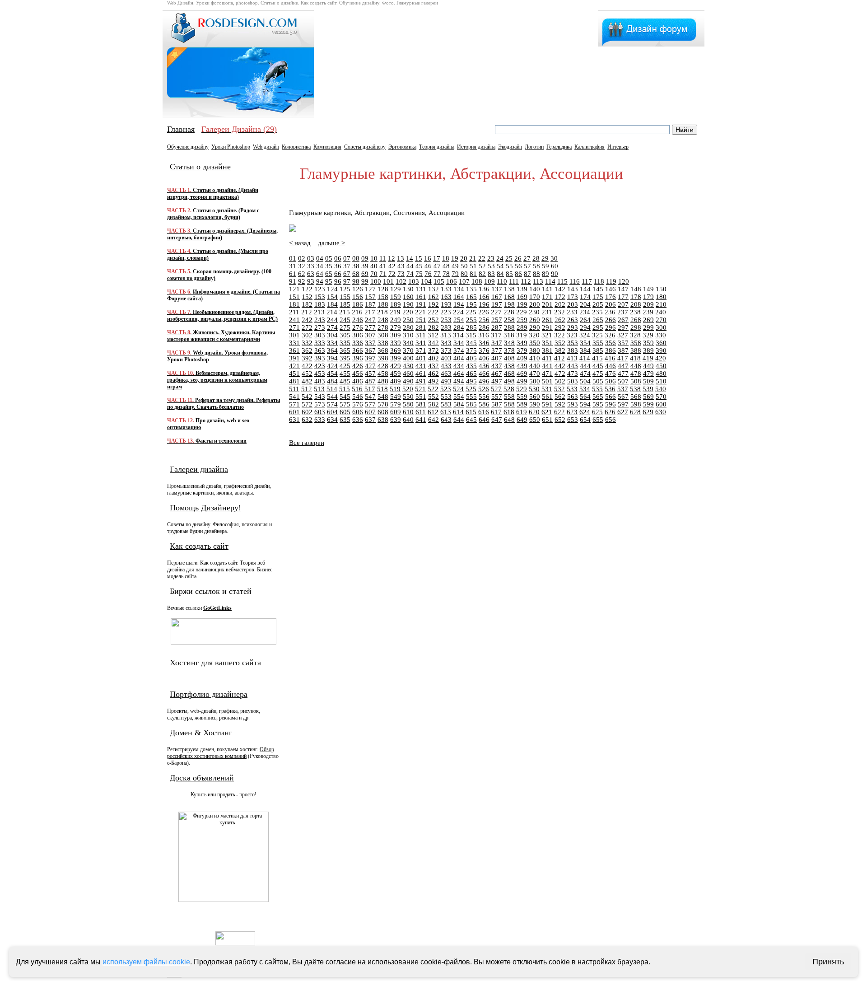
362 (307, 350)
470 (534, 373)
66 (337, 273)
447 (623, 365)
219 (395, 312)
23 (490, 258)
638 (383, 419)
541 (294, 396)
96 (337, 281)
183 (319, 304)
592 (560, 404)
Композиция (327, 147)
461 (420, 373)
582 (433, 404)
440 (534, 365)
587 (496, 404)
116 (574, 281)
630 (660, 412)
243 (319, 319)
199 (522, 304)
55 (509, 266)
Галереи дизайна (199, 469)
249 (395, 319)
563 (572, 396)
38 (355, 266)
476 (610, 373)
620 (534, 412)
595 (597, 404)
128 (383, 289)
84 (500, 273)
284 (458, 327)
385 (597, 350)
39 (364, 266)
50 (464, 266)
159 (395, 296)
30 (554, 258)
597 (623, 404)
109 (489, 281)
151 (294, 296)
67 (346, 273)
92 (301, 281)
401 (420, 358)
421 (294, 365)
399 (395, 358)
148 (635, 289)
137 (496, 289)
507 (623, 381)
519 (395, 389)
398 (383, 358)
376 (484, 350)
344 (458, 342)
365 (345, 350)
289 (522, 327)
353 (572, 342)
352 (560, 342)
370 (408, 350)
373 (446, 350)
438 (509, 365)
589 (522, 404)
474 (585, 373)
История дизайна (476, 147)
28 (536, 258)
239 (648, 312)
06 (337, 258)
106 (451, 281)
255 (471, 319)
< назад (300, 243)
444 (585, 365)
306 (357, 335)
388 (635, 350)
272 (307, 327)
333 (319, 342)
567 (623, 396)
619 (521, 412)
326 (610, 335)
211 (294, 312)
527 (496, 389)
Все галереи (306, 442)
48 (446, 266)
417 (622, 358)
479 (648, 373)
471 (547, 373)
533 (572, 389)
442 (560, 365)
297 (623, 327)
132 (433, 289)
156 (357, 296)
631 (294, 419)
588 (509, 404)
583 (446, 404)
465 (471, 373)
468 (509, 373)
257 (496, 319)
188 (383, 304)
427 (370, 365)
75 (419, 273)
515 (344, 389)
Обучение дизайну (188, 147)
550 (408, 396)
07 (346, 258)
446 (610, 365)
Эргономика (402, 147)
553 (446, 396)
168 (509, 296)
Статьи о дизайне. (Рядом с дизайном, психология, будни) (213, 213)
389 (648, 350)
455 (345, 373)
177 (623, 296)
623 (572, 412)
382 (560, 350)
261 (547, 319)
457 (370, 373)
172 (560, 296)
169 (522, 296)
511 (294, 389)
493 (446, 381)
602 (307, 412)
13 (400, 258)
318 (508, 335)
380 (534, 350)
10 (374, 258)
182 (307, 304)
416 (610, 358)
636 (357, 419)
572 (307, 404)
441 (547, 365)
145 (597, 289)
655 (597, 419)
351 (547, 342)
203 (572, 304)
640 (408, 419)
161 (420, 296)
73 (401, 273)
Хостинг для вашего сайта (215, 662)
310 (408, 335)
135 (471, 289)
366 (357, 350)
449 (648, 365)
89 (545, 273)
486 (357, 381)
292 (560, 327)
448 (635, 365)
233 (572, 312)
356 (610, 342)
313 (445, 335)
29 (545, 258)
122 (307, 289)
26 (518, 258)
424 (332, 365)
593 (572, 404)
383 (572, 350)
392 (307, 358)
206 (610, 304)
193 (446, 304)
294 (585, 327)
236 (610, 312)
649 (522, 419)
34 (319, 266)
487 (370, 381)
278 (383, 327)
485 (345, 381)
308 (383, 335)
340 (408, 342)
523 (445, 389)
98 (355, 281)
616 (483, 412)
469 (522, 373)
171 (547, 296)
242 (307, 319)
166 (484, 296)
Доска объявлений (202, 777)
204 (585, 304)
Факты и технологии (207, 441)
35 (328, 266)
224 (458, 312)
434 (458, 365)
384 (585, 350)
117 (587, 281)
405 (471, 358)
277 (370, 327)
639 (395, 419)
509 (648, 381)
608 (383, 412)
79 (455, 273)
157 (370, 296)
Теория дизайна (436, 147)
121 (294, 289)
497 (496, 381)
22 (481, 258)
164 (458, 296)
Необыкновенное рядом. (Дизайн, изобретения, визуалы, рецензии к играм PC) (222, 315)
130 (408, 289)
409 (522, 358)
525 (471, 389)
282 (433, 327)
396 (357, 358)
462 (433, 373)
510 (661, 381)
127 (370, 289)
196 (484, 304)
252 (433, 319)
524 (458, 389)
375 (471, 350)
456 (357, 373)
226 (483, 312)
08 (355, 258)
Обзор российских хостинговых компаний (220, 752)
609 (395, 412)
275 (345, 327)
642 (433, 419)
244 (332, 319)
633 (319, 419)
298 (635, 327)
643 (446, 419)
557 (496, 396)
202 (560, 304)
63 (310, 273)
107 (464, 281)
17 (436, 258)
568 (635, 396)
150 (661, 289)
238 (635, 312)
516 (357, 389)
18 (445, 258)
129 (395, 289)
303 (319, 335)
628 (635, 412)
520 (407, 389)
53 (491, 266)
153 (319, 296)
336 (357, 342)
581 (420, 404)
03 (310, 258)
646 (484, 419)
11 (382, 258)
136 (484, 289)
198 (509, 304)
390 (661, 350)
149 (648, 289)
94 (319, 281)
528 (508, 389)
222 (433, 312)
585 (471, 404)
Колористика (296, 147)
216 (357, 312)
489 (395, 381)
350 (534, 342)
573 (319, 404)
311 (420, 335)
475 (597, 373)
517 (369, 389)
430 (408, 365)
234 (584, 312)
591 (547, 404)
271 (294, 327)
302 (307, 335)
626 (610, 412)
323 (572, 335)
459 (395, 373)
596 (610, 404)
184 (332, 304)
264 (585, 319)
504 (585, 381)
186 (357, 304)
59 (545, 266)
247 (370, 319)
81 (473, 273)
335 (345, 342)
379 (522, 350)
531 (546, 389)
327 (622, 335)
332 (307, 342)
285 (471, 327)
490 (408, 381)
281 (420, 327)
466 (484, 373)
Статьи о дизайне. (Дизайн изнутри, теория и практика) (212, 193)
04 (319, 258)
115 (562, 281)
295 (597, 327)
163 (446, 296)
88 (536, 273)
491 (420, 381)
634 (332, 419)
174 (585, 296)
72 (392, 273)
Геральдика (559, 147)
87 (527, 273)
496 (484, 381)
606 (357, 412)
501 (547, 381)
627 (622, 412)
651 (547, 419)
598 (635, 404)
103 (413, 281)
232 (559, 312)
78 (446, 273)
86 (518, 273)
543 (319, 396)
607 (370, 412)
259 (522, 319)
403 (446, 358)
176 (610, 296)
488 (383, 381)
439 (522, 365)
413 (572, 358)
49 (455, 266)
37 (346, 266)
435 (471, 365)
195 (471, 304)
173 (572, 296)
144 (585, 289)
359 (648, 342)
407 (496, 358)
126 (357, 289)
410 (534, 358)
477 (623, 373)
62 (301, 273)
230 (534, 312)
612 (433, 412)
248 (383, 319)
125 (345, 289)
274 (332, 327)
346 (484, 342)
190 (408, 304)
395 (345, 358)
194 (458, 304)
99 (364, 281)
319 (521, 335)
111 (514, 281)
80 (464, 273)
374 (458, 350)
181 (294, 304)
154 (332, 296)
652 (560, 419)
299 (648, 327)
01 (292, 258)
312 (433, 335)
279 (395, 327)
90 (554, 273)
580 (408, 404)
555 (471, 396)
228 (508, 312)
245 (345, 319)
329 (648, 335)
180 (661, 296)
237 (622, 312)
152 (307, 296)
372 (433, 350)
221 (420, 312)
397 (370, 358)
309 (395, 335)
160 (408, 296)
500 (534, 381)
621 (546, 412)
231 (546, 312)
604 (332, 412)
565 (597, 396)
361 (294, 350)
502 (560, 381)
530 (534, 389)
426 (357, 365)
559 (522, 396)
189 (395, 304)
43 (401, 266)
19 (454, 258)
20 (463, 258)
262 (560, 319)
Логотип (534, 147)
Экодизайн (510, 147)
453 (319, 373)
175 (597, 296)
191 (420, 304)
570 (661, 396)
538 (635, 389)
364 (332, 350)
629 (648, 412)
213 (319, 312)
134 (458, 289)
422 (307, 365)
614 (458, 412)
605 (345, 412)
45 (419, 266)
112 (526, 281)
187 (370, 304)
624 (584, 412)
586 (484, 404)
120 (623, 281)
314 (458, 335)
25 (509, 258)
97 (346, 281)
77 (437, 273)
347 (496, 342)
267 (623, 319)
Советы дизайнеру (365, 147)
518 (382, 389)
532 (559, 389)
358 (635, 342)
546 (357, 396)
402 (433, 358)
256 (484, 319)
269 (648, 319)
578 (383, 404)
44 (410, 266)
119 (611, 281)
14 (409, 258)
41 (383, 266)
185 (345, 304)
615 (471, 412)
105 (439, 281)
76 (428, 273)
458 (383, 373)
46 (428, 266)
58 (536, 266)
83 (491, 273)
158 (383, 296)
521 (420, 389)
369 (395, 350)
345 (471, 342)
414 (584, 358)
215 (344, 312)
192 (433, 304)
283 (446, 327)
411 (547, 358)
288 (509, 327)
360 (661, 342)
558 (509, 396)
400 (408, 358)
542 (307, 396)
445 (597, 365)
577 (370, 404)
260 (534, 319)
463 (446, 373)
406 (484, 358)
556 (484, 396)
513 (319, 389)
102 (401, 281)
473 (572, 373)
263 (572, 319)
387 (623, 350)
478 (635, 373)
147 (623, 289)
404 (458, 358)
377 (496, 350)
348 (509, 342)
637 (370, 419)
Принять (828, 961)
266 (610, 319)
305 (345, 335)
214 (331, 312)
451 (294, 373)
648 (509, 419)
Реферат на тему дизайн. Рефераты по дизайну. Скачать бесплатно (223, 403)
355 (597, 342)
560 (534, 396)
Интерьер (618, 147)
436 (484, 365)
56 (518, 266)
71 (383, 273)
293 (572, 327)
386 (610, 350)
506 (610, 381)
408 (509, 358)
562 (560, 396)
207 (623, 304)
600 (661, 404)
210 (661, 304)
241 (294, 319)
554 (458, 396)
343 (446, 342)
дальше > (331, 243)
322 (559, 335)
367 (370, 350)
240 (660, 312)
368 (383, 350)
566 (610, 396)
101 (388, 281)
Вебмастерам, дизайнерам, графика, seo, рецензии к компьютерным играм (217, 380)
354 (585, 342)
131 (420, 289)
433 (446, 365)
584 (458, 404)
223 (445, 312)
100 (375, 281)
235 (597, 312)
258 (509, 319)
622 (559, 412)
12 (391, 258)
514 (331, 389)
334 (332, 342)
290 (534, 327)
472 (560, 373)
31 (292, 266)
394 (332, 358)
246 (357, 319)
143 (572, 289)
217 (369, 312)
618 (508, 412)
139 (522, 289)
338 (383, 342)
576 (357, 404)
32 (301, 266)
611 (420, 412)
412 (559, 358)
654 (585, 419)
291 (547, 327)
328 (635, 335)
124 (332, 289)
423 (319, 365)
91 (292, 281)
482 (307, 381)
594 (585, 404)
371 (420, 350)
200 (534, 304)
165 (471, 296)
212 (306, 312)
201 (547, 304)
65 (328, 273)
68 (355, 273)
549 (395, 396)
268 (635, 319)
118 (599, 281)
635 (345, 419)
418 (635, 358)
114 (550, 281)
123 (319, 289)
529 (521, 389)
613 (445, 412)
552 (433, 396)
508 (635, 381)
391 (294, 358)
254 (458, 319)
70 (374, 273)
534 (584, 389)
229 (521, 312)
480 (661, 373)
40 (374, 266)
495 (471, 381)
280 (408, 327)
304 (332, 335)
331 (294, 342)
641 (420, 419)
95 (328, 281)
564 (585, 396)
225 (471, 312)
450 (661, 365)
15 (418, 258)
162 (433, 296)
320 (534, 335)
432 (433, 365)
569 (648, 396)
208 (635, 304)
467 (496, 373)
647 (496, 419)
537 (622, 389)
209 (648, 304)
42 (392, 266)
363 (319, 350)
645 (471, 419)
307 (370, 335)
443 (572, 365)
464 (458, 373)
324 (584, 335)
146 (610, 289)
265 (597, 319)
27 (527, 258)
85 (509, 273)
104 (426, 281)
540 (660, 389)
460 (408, 373)
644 (458, 419)
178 (635, 296)
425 (345, 365)
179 (648, 296)
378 (509, 350)
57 (527, 266)
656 (610, 419)
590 (534, 404)
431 (420, 365)
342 (433, 342)
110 (502, 281)
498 (509, 381)
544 (332, 396)
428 (383, 365)
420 (660, 358)
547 (370, 396)
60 (554, 266)
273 (319, 327)
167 (496, 296)
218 (382, 312)
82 (482, 273)
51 (473, 266)
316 (483, 335)
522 (433, 389)
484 (332, 381)
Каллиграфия (589, 147)
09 (364, 258)
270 (661, 319)
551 (420, 396)
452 (307, 373)
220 (407, 312)
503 (572, 381)
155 (345, 296)
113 (538, 281)
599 (648, 404)
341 (420, 342)
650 (534, 419)
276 (357, 327)
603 (319, 412)
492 (433, 381)
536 (610, 389)
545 (345, 396)
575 (345, 404)
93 (310, 281)
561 (547, 396)
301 (294, 335)
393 (319, 358)
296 (610, 327)
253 (446, 319)
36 (337, 266)
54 (500, 266)
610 (408, 412)
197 (496, 304)
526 (483, 389)
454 (332, 373)
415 (597, 358)
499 (522, 381)
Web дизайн (266, 147)
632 (307, 419)
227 (496, 312)
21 (472, 258)
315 (471, 335)
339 (395, 342)
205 (597, 304)
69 (364, 273)
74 (410, 273)
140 (534, 289)
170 (534, 296)
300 (661, 327)
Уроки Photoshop (230, 147)
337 (370, 342)
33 (310, 266)
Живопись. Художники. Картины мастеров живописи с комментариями (221, 335)
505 (597, 381)
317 (496, 335)
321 (546, 335)
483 (319, 381)
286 (484, 327)
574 (332, 404)
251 (420, 319)
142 (560, 289)
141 (547, 289)
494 (458, 381)
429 (395, 365)
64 (319, 273)
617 (496, 412)
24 (499, 258)
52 (482, 266)
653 (572, 419)
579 (395, 404)
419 (648, 358)
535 (597, 389)
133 (446, 289)
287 (496, 327)
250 (408, 319)
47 (437, 266)
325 (597, 335)
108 (476, 281)
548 (383, 396)
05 (328, 258)
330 (660, 335)
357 (623, 342)
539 (648, 389)
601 (294, 412)
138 (509, 289)
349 (522, 342)
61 (292, 273)
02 (301, 258)
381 (547, 350)
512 (306, 389)
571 (294, 404)
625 (597, 412)
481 (294, 381)
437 (496, 365)
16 (427, 258)
